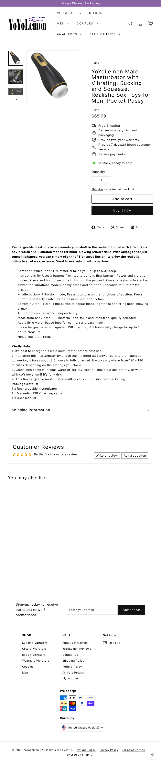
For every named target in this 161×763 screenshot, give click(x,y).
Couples (86, 23)
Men (61, 23)
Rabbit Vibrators (33, 654)
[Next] (16, 98)
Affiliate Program (74, 672)
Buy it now (122, 210)
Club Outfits (103, 34)
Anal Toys (68, 34)
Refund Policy (72, 666)
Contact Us (70, 654)
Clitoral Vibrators (34, 648)
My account (70, 678)
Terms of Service (133, 749)
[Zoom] (52, 76)
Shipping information (31, 410)
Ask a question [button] (135, 455)
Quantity (98, 172)
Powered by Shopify (78, 754)
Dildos (96, 12)
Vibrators (67, 12)
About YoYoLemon (75, 642)
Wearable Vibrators (35, 660)
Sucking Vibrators (35, 642)
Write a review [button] (107, 455)
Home (95, 62)
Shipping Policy (73, 660)
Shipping (97, 189)
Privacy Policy (109, 749)
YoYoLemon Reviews (76, 648)
